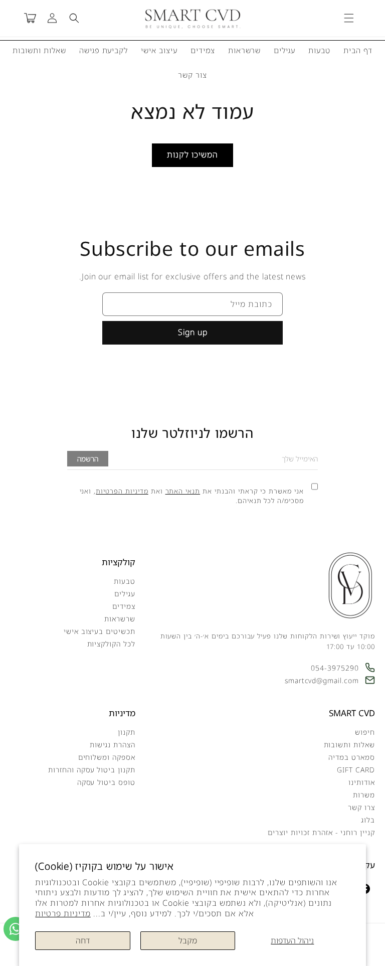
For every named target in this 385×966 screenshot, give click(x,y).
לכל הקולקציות (111, 644)
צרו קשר (361, 807)
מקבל (187, 940)
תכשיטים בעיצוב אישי (99, 631)
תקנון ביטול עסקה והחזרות (91, 769)
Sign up (193, 332)
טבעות (319, 50)
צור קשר (192, 75)
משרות (364, 794)
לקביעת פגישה (103, 50)
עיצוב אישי (159, 50)
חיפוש (365, 732)
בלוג (368, 820)
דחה (83, 940)
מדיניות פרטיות (62, 913)
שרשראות (244, 50)
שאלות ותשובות (39, 50)
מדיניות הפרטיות (122, 491)
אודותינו (361, 782)
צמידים (202, 50)
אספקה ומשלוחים (106, 757)
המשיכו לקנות (192, 154)
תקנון (126, 732)
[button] (349, 18)
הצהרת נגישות (112, 744)
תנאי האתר (183, 491)
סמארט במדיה (351, 757)
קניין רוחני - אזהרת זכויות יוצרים (321, 832)
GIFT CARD (356, 769)
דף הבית (357, 50)
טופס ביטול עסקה (106, 782)
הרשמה (87, 458)
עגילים (284, 50)
